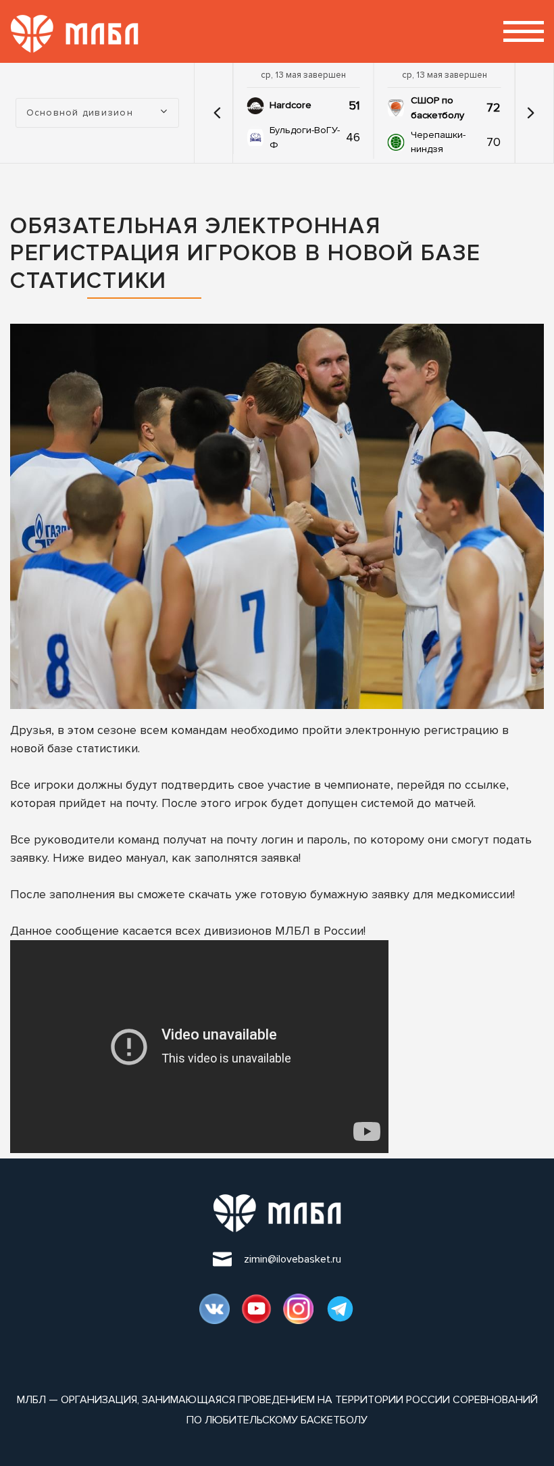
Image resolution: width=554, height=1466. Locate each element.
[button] (216, 113)
